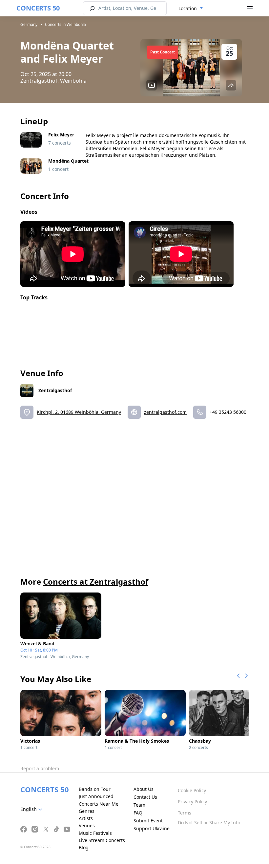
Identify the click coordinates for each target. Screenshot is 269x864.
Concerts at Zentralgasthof (95, 581)
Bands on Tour (95, 789)
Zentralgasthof (55, 390)
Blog (84, 847)
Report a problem (39, 768)
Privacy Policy (192, 801)
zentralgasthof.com (165, 412)
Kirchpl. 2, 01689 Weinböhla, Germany (79, 412)
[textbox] (32, 809)
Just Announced (96, 796)
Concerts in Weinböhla (65, 24)
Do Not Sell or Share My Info (209, 822)
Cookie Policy (192, 790)
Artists (86, 818)
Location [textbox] (187, 8)
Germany (28, 24)
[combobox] (190, 8)
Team (139, 805)
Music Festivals (95, 833)
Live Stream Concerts (102, 840)
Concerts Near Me (98, 804)
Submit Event (148, 820)
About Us (144, 789)
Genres (86, 811)
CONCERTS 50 (38, 8)
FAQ (138, 813)
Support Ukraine (152, 828)
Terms (184, 813)
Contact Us (145, 797)
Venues (87, 825)
